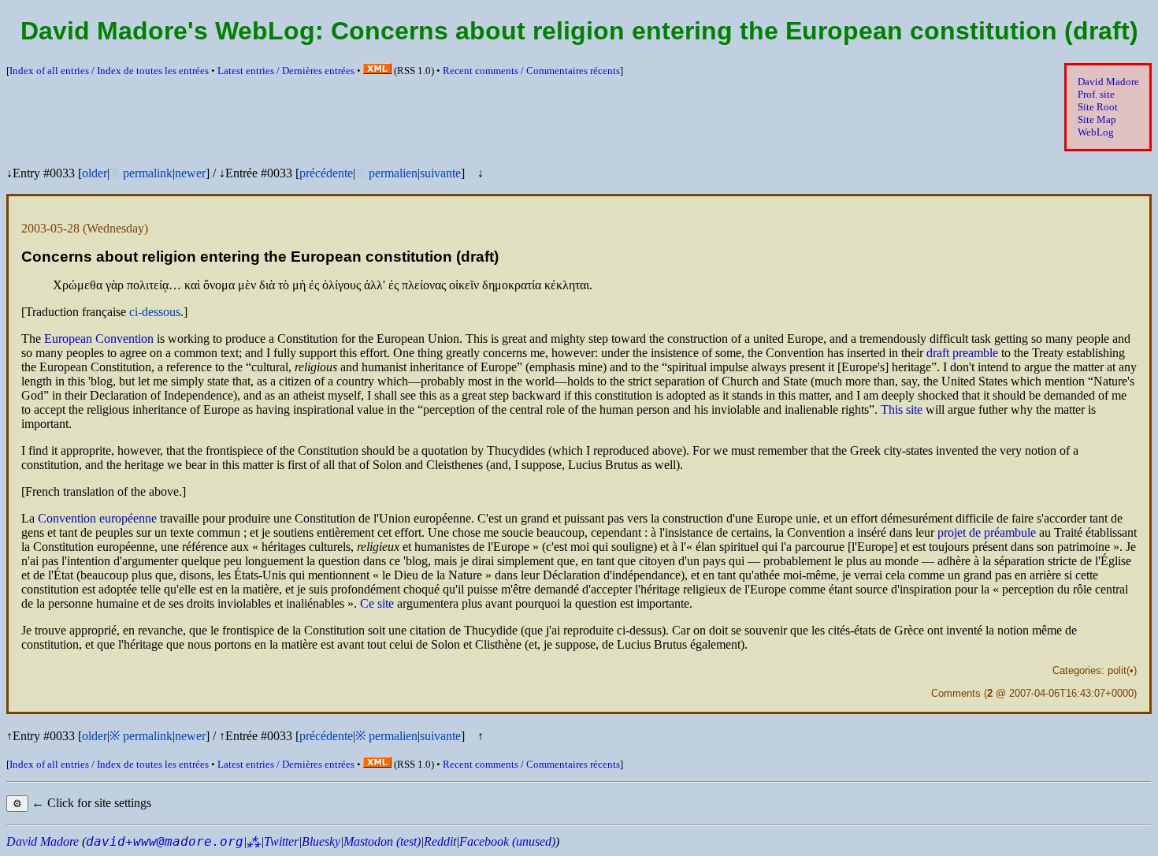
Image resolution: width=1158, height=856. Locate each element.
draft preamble (962, 352)
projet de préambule (986, 532)
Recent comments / (531, 70)
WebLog (1096, 132)
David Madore (1108, 81)
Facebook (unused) (507, 841)
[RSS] (377, 70)
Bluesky (321, 841)
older (94, 173)
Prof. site (1096, 94)
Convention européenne (97, 518)
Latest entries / (285, 70)
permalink (148, 173)
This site (901, 409)
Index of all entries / (109, 70)
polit (1117, 670)
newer (190, 173)
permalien (393, 173)
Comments (956, 693)
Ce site (377, 603)
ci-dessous (154, 311)
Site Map (1097, 119)
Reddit (440, 841)
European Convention (99, 338)
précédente (326, 173)
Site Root (1098, 107)
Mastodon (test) (382, 841)
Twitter (281, 841)
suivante (440, 173)
